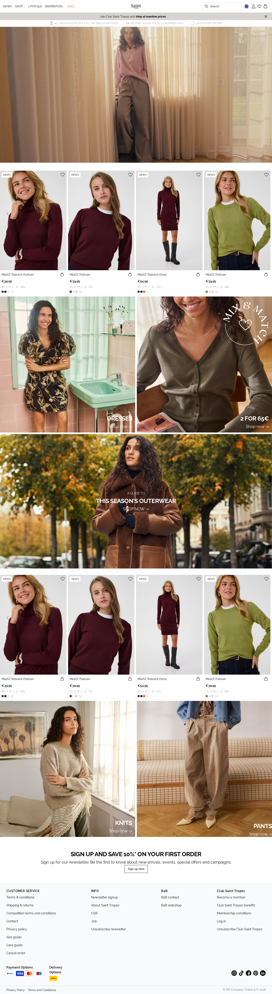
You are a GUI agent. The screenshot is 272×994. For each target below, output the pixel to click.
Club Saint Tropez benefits (236, 905)
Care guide (14, 945)
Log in (221, 921)
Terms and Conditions (42, 990)
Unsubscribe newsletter (108, 929)
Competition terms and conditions (31, 913)
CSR (94, 913)
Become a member (231, 897)
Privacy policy (16, 929)
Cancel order (15, 953)
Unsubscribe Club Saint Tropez (239, 929)
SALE (71, 6)
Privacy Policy (15, 990)
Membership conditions (234, 913)
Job (94, 921)
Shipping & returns (19, 905)
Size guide (14, 937)
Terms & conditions (20, 897)
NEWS (7, 6)
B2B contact (170, 897)
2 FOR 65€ (35, 6)
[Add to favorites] (62, 174)
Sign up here (136, 869)
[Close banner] (266, 17)
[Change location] (246, 6)
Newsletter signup (104, 897)
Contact (12, 921)
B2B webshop (171, 905)
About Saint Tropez (105, 905)
